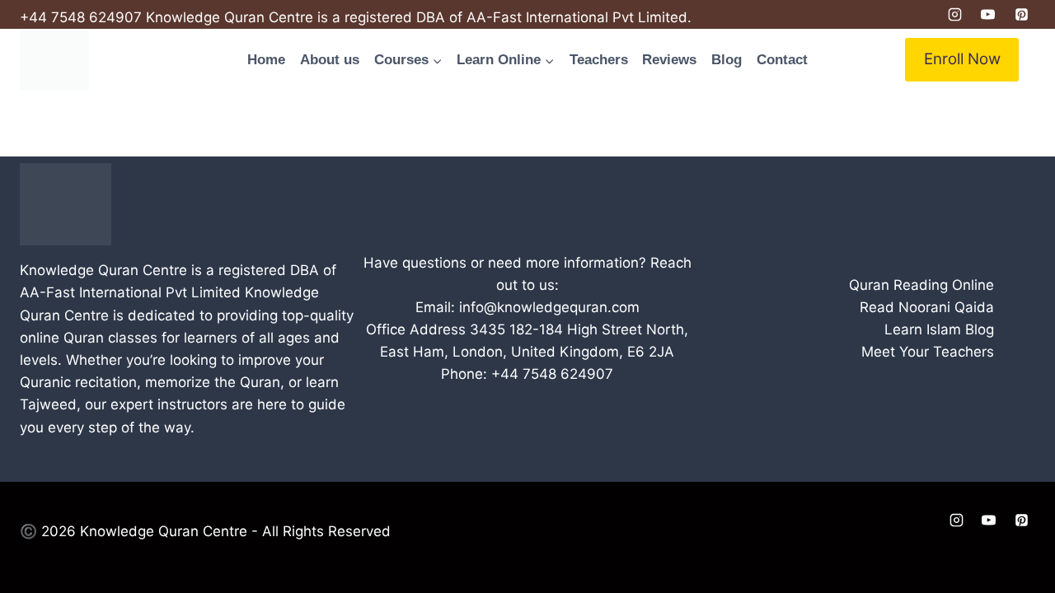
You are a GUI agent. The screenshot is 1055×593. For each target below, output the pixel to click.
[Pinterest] (1021, 15)
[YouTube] (988, 15)
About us (329, 60)
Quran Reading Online (921, 285)
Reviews (669, 60)
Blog (726, 60)
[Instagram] (954, 15)
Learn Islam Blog (939, 329)
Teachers (599, 60)
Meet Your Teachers (927, 351)
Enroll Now (962, 58)
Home (266, 60)
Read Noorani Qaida (927, 307)
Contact (782, 60)
